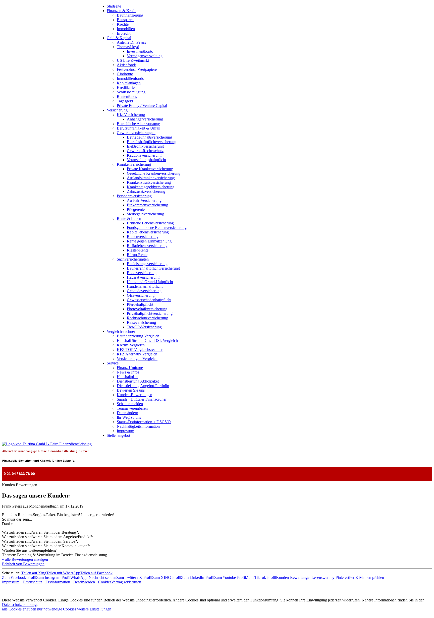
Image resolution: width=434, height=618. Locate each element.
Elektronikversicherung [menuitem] (145, 146)
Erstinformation (57, 582)
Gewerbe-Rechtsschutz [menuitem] (145, 151)
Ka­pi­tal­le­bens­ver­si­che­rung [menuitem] (148, 232)
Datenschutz (32, 582)
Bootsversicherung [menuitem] (141, 273)
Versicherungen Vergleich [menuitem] (137, 358)
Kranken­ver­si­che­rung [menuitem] (134, 164)
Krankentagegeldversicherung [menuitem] (150, 187)
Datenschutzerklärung (19, 604)
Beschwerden (84, 582)
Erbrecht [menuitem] (123, 33)
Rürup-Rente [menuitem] (137, 255)
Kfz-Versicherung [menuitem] (131, 114)
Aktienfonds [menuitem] (126, 65)
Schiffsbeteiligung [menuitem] (131, 92)
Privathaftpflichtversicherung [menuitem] (150, 313)
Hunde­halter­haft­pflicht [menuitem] (144, 286)
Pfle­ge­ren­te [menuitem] (136, 209)
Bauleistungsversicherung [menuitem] (147, 264)
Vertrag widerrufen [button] (126, 582)
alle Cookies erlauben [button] (19, 609)
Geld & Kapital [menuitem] (119, 38)
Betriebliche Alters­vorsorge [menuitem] (138, 123)
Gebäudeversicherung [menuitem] (144, 291)
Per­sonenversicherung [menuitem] (134, 196)
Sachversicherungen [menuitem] (133, 259)
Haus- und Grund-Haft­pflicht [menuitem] (150, 282)
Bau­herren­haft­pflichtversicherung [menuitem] (153, 268)
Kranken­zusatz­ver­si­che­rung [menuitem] (149, 182)
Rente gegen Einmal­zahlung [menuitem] (149, 241)
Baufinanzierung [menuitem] (130, 15)
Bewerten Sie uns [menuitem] (131, 390)
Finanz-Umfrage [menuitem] (130, 367)
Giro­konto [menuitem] (125, 74)
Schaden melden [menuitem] (130, 404)
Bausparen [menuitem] (125, 20)
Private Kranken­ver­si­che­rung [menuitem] (150, 169)
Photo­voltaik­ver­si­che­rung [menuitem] (147, 309)
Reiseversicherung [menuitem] (141, 322)
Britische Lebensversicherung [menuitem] (150, 223)
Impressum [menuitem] (125, 431)
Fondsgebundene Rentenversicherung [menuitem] (157, 227)
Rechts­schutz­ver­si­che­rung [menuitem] (147, 318)
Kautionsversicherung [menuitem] (144, 155)
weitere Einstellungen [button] (94, 609)
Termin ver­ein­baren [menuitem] (132, 408)
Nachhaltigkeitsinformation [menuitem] (138, 426)
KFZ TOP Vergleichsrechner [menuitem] (139, 349)
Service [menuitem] (113, 363)
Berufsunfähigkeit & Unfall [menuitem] (138, 128)
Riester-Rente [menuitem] (137, 250)
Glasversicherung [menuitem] (140, 295)
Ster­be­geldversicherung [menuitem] (145, 214)
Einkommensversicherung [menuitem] (147, 205)
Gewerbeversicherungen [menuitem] (136, 133)
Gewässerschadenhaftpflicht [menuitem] (149, 300)
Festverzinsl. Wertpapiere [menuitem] (137, 69)
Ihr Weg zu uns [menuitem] (129, 417)
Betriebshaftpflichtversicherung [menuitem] (151, 142)
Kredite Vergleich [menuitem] (131, 345)
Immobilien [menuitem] (126, 29)
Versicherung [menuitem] (117, 110)
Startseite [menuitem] (114, 6)
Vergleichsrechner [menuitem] (121, 331)
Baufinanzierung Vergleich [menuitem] (138, 336)
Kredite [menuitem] (123, 24)
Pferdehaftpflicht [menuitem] (140, 304)
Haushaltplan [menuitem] (127, 377)
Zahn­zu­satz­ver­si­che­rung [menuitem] (146, 191)
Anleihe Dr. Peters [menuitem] (131, 42)
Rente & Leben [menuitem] (129, 218)
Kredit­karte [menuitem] (126, 87)
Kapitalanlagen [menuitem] (129, 83)
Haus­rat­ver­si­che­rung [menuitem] (143, 277)
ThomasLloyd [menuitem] (128, 47)
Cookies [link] (104, 582)
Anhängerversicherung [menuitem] (145, 119)
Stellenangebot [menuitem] (118, 435)
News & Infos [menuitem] (128, 372)
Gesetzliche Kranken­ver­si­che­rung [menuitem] (153, 173)
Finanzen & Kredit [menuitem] (121, 11)
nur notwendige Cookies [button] (56, 609)
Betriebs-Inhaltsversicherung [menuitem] (149, 137)
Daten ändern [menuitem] (127, 413)
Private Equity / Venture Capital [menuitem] (142, 105)
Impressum (10, 582)
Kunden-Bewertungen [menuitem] (134, 395)
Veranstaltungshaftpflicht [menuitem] (146, 160)
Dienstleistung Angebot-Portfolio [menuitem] (143, 386)
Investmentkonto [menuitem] (140, 51)
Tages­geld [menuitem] (125, 101)
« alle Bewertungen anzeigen (25, 559)
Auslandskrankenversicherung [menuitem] (151, 178)
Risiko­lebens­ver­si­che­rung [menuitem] (147, 245)
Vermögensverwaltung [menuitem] (144, 56)
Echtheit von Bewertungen (23, 564)
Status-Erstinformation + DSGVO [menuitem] (144, 422)
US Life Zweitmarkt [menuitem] (133, 60)
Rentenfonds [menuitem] (127, 96)
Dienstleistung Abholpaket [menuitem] (138, 381)
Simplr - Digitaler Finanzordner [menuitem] (142, 399)
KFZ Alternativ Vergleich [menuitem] (137, 354)
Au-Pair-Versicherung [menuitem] (144, 200)
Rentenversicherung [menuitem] (142, 236)
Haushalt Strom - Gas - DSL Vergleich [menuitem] (147, 340)
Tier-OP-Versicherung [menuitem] (144, 327)
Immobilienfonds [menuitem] (130, 78)
